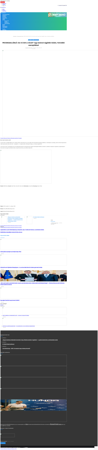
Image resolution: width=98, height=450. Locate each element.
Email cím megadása (3, 441)
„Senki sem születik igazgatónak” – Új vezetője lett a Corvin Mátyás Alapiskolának (18, 326)
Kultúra (4, 17)
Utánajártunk (6, 22)
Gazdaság (46, 448)
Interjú (4, 16)
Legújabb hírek (5, 14)
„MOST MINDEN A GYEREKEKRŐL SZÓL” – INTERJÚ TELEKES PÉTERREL (15, 315)
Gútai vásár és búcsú (31, 424)
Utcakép (5, 21)
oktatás (62, 424)
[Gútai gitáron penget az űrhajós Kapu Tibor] (33, 244)
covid (24, 424)
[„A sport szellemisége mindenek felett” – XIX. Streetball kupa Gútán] (33, 393)
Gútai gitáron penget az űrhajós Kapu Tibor (10, 251)
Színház (6, 425)
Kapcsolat (4, 26)
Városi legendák (7, 23)
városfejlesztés (8, 425)
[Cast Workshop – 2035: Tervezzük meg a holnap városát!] (33, 382)
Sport (50, 448)
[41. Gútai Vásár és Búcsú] (29, 220)
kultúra (60, 424)
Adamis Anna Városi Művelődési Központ (7, 424)
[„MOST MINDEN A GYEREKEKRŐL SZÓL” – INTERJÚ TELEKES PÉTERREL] (34, 311)
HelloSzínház (43, 424)
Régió (3, 24)
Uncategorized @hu (20, 36)
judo (45, 424)
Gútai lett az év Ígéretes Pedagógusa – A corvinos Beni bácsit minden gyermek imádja (21, 267)
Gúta (3, 19)
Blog (3, 25)
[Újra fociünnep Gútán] (33, 416)
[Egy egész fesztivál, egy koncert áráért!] (33, 293)
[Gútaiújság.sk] (3, 7)
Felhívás (4, 15)
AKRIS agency (18, 447)
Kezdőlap (14, 36)
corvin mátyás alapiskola (20, 424)
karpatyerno (48, 424)
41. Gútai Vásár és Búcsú (38, 217)
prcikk (64, 424)
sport (3, 425)
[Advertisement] (19, 33)
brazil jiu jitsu (15, 424)
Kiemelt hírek (53, 221)
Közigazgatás (6, 20)
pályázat (1, 425)
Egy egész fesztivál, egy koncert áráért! (9, 300)
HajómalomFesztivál (37, 424)
